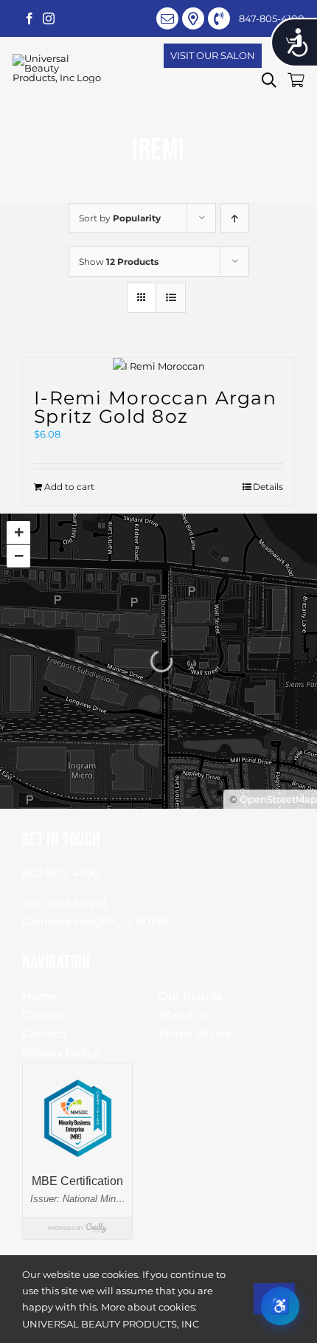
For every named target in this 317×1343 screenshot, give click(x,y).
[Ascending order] (234, 218)
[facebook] (29, 18)
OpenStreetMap (278, 799)
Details (268, 486)
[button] (269, 80)
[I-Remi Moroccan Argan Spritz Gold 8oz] (158, 366)
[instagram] (49, 18)
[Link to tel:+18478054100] (219, 18)
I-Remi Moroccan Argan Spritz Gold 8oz (155, 407)
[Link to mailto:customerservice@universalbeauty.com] (167, 18)
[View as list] (170, 297)
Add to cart (69, 486)
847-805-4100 (60, 873)
